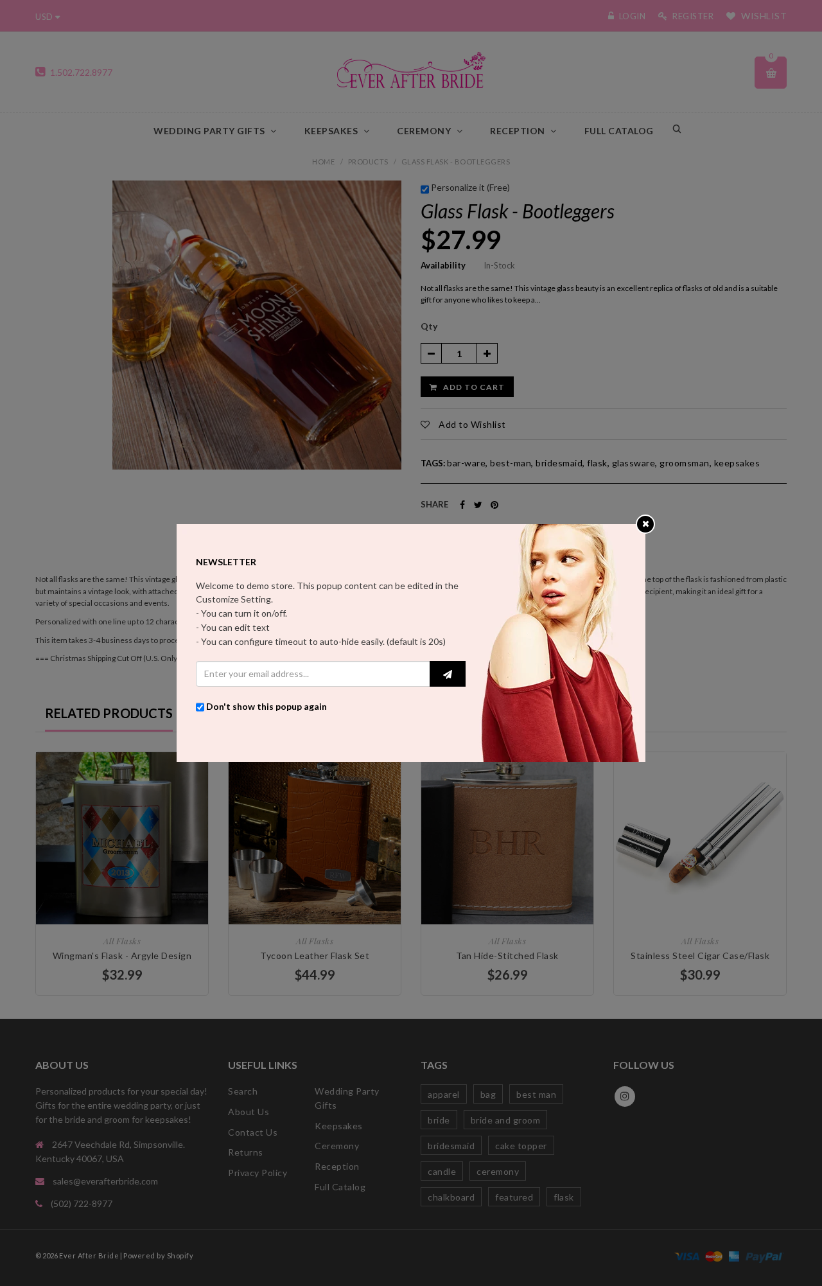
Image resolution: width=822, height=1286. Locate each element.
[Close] (645, 523)
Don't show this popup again (266, 706)
